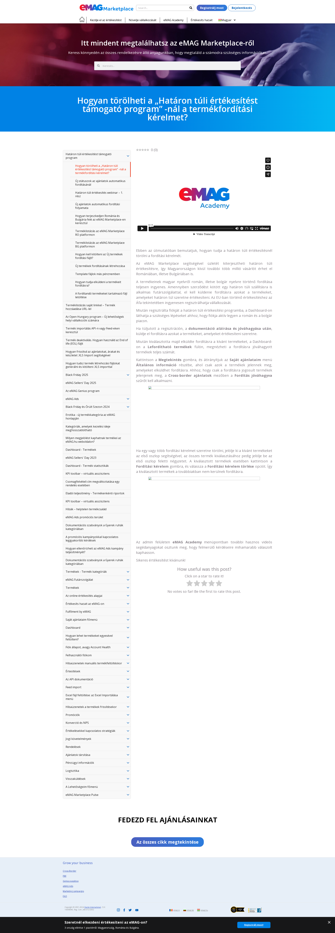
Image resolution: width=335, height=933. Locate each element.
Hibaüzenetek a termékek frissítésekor (91, 707)
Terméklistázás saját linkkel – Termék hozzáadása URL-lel (90, 307)
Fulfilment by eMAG (78, 612)
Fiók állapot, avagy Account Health (88, 647)
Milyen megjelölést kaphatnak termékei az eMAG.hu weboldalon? (93, 440)
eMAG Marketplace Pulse (82, 795)
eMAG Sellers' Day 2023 (81, 458)
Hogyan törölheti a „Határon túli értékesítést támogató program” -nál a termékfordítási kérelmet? (100, 169)
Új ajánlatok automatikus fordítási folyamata (97, 206)
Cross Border (69, 870)
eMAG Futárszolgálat (79, 580)
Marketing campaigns (73, 891)
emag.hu (204, 910)
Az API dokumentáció (79, 679)
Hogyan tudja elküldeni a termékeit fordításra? (98, 284)
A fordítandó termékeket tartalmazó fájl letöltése (101, 295)
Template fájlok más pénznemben (97, 274)
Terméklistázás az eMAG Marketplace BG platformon (100, 244)
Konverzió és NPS (77, 723)
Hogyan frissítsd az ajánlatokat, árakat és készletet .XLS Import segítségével (93, 353)
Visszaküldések (75, 779)
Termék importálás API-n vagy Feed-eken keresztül (93, 330)
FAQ (65, 896)
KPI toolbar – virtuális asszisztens (88, 473)
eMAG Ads (72, 399)
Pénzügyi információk (80, 763)
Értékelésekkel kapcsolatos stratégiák (90, 731)
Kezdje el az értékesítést (106, 20)
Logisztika (72, 771)
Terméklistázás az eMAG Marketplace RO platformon (100, 233)
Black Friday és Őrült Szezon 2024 (87, 407)
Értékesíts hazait (202, 20)
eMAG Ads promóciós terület (84, 517)
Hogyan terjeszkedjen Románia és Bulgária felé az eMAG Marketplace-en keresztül (100, 219)
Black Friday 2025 (77, 375)
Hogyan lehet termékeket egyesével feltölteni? (89, 637)
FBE (64, 876)
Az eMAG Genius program (82, 391)
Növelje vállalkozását (142, 20)
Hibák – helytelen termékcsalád (86, 509)
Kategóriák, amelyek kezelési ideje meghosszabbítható (88, 428)
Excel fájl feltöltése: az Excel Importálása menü (92, 697)
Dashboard (73, 628)
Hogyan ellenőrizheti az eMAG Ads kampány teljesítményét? (94, 550)
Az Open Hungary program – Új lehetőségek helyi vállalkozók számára (95, 318)
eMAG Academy (173, 20)
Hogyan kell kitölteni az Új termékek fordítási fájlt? (99, 256)
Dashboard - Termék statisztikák (87, 466)
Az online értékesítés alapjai (84, 596)
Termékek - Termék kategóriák (86, 572)
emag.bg (190, 910)
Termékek (72, 588)
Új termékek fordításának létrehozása (100, 266)
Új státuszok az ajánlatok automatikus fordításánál (100, 183)
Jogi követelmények (78, 739)
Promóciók (73, 715)
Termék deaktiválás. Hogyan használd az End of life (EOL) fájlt (97, 342)
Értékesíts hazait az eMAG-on (85, 604)
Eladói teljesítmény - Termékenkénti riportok (95, 493)
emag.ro (176, 910)
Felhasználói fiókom (79, 655)
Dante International (92, 907)
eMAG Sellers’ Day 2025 (81, 383)
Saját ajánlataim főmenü (81, 620)
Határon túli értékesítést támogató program (88, 156)
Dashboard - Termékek (81, 450)
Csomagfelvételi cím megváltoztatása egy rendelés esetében (93, 483)
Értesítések (73, 671)
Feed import (73, 687)
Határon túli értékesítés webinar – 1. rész (99, 194)
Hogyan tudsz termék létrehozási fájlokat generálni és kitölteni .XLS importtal (93, 365)
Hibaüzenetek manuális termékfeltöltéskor (94, 663)
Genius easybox (71, 881)
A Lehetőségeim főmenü (82, 787)
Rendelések (73, 747)
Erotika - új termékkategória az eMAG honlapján (90, 416)
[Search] (191, 8)
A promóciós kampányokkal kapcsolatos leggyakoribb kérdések (92, 538)
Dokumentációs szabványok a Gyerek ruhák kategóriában (94, 527)
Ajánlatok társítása (78, 755)
